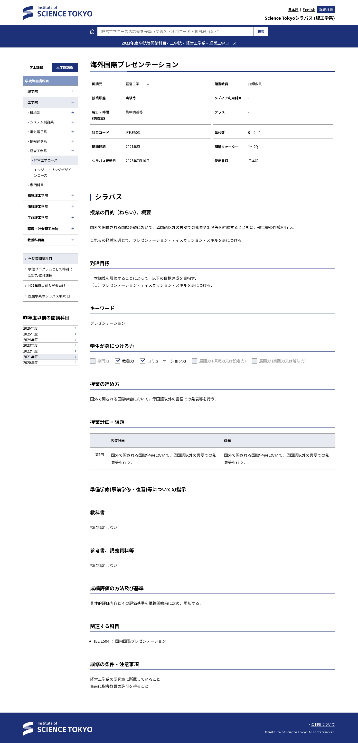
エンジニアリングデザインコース (52, 172)
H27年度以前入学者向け (46, 285)
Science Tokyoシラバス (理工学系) (300, 18)
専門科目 (37, 184)
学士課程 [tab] (36, 67)
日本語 (293, 9)
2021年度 (130, 43)
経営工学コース (45, 160)
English (309, 9)
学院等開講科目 (40, 258)
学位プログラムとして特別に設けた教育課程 (50, 272)
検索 (261, 31)
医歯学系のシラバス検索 (47, 296)
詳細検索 (326, 9)
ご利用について (323, 724)
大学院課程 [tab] (64, 67)
